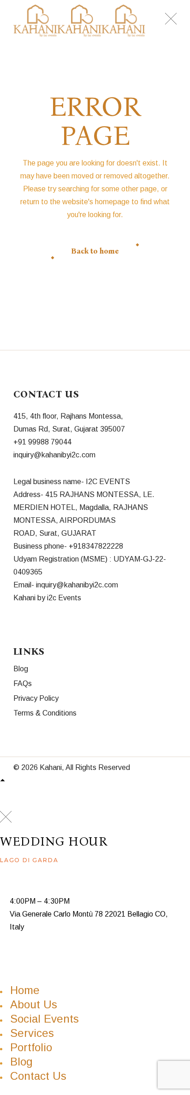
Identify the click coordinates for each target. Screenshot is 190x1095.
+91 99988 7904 (40, 442)
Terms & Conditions (45, 713)
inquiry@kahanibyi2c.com (54, 455)
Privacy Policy (36, 698)
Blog (20, 669)
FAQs (22, 683)
